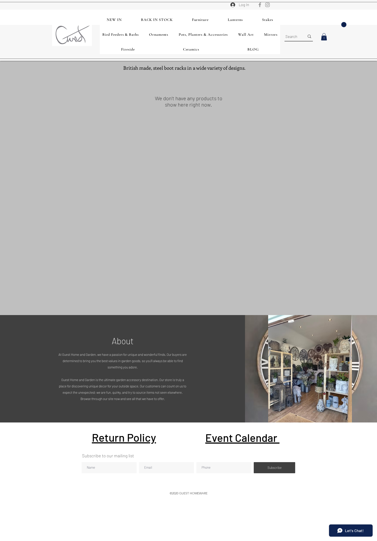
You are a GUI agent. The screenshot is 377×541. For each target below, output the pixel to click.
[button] (343, 24)
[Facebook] (260, 5)
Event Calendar (242, 437)
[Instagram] (267, 5)
